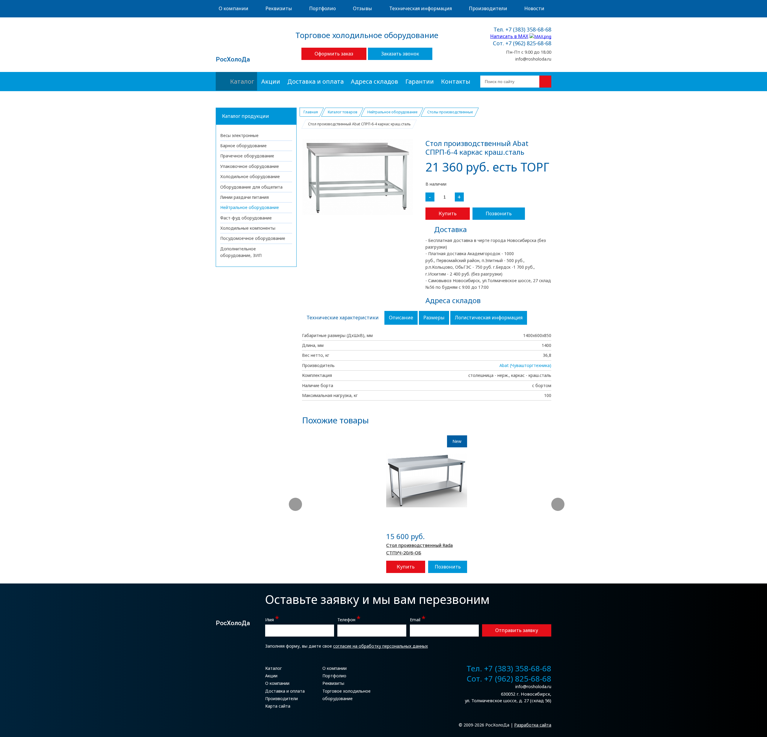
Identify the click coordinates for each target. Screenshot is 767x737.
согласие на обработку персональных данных (380, 646)
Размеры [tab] (434, 317)
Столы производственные (450, 112)
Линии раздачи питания (244, 197)
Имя (272, 619)
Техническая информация (420, 8)
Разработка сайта (532, 725)
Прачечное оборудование (247, 156)
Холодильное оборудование (250, 176)
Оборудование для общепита (251, 187)
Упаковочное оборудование (249, 166)
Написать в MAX (509, 36)
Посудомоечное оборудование (252, 238)
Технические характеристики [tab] (343, 317)
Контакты (455, 81)
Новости (534, 8)
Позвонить (499, 213)
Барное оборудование (243, 145)
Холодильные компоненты (247, 228)
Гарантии (419, 81)
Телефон (348, 619)
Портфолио (322, 8)
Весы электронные (239, 135)
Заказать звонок (400, 53)
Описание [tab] (401, 317)
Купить (448, 213)
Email (417, 619)
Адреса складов (374, 81)
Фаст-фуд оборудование (246, 218)
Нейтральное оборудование (249, 207)
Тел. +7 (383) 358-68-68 (522, 30)
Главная (311, 112)
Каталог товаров (342, 112)
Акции (270, 81)
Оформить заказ (334, 53)
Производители (488, 8)
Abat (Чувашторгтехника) (525, 365)
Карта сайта (277, 706)
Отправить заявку (516, 630)
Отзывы (362, 8)
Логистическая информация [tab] (489, 317)
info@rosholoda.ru (533, 59)
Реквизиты (278, 8)
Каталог (242, 81)
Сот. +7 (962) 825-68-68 (522, 43)
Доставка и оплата (315, 81)
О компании (233, 8)
